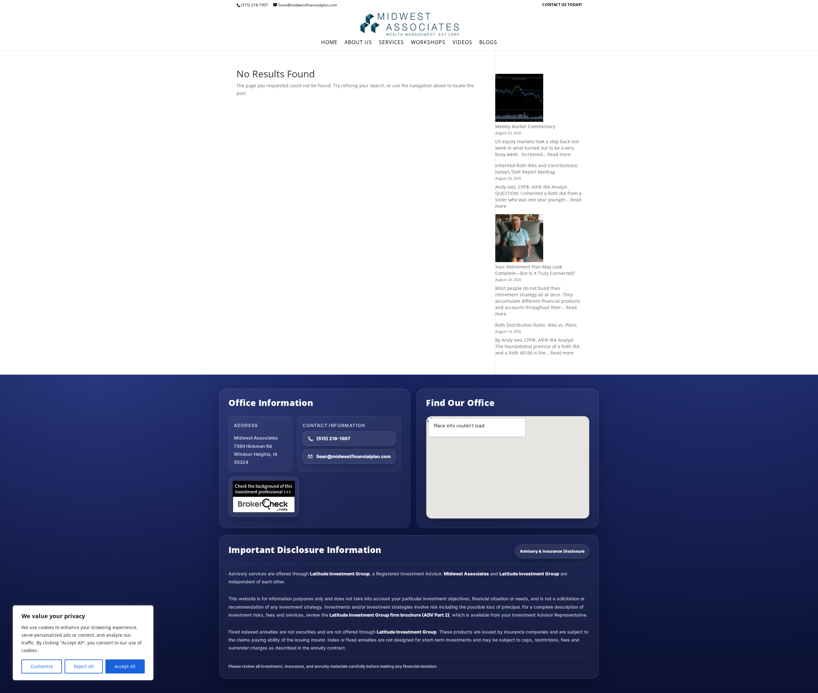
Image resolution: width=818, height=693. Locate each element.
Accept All (124, 666)
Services (391, 43)
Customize (42, 666)
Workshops (428, 43)
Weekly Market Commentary (525, 126)
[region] (83, 642)
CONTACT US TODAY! (562, 5)
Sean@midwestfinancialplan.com (353, 456)
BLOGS (488, 43)
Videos (462, 43)
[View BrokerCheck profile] (263, 497)
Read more (559, 154)
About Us (358, 43)
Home (329, 43)
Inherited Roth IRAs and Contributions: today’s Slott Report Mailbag (536, 168)
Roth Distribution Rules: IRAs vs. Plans (536, 325)
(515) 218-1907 (333, 438)
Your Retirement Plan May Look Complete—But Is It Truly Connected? (535, 270)
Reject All (84, 666)
